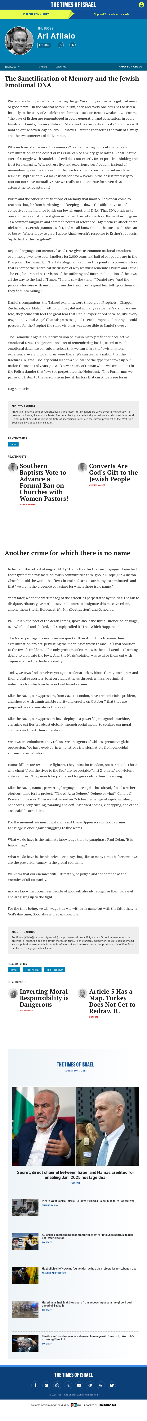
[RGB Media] (76, 1405)
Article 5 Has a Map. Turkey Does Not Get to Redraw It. (112, 1001)
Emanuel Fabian (50, 1205)
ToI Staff (75, 1183)
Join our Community (35, 14)
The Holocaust (55, 969)
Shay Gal (93, 1017)
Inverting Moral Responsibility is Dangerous (44, 997)
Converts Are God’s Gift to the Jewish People (113, 472)
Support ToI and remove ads (111, 14)
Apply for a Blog (130, 66)
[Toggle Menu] (5, 5)
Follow (44, 45)
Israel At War (32, 969)
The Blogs (45, 28)
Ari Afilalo (56, 35)
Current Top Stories (76, 1070)
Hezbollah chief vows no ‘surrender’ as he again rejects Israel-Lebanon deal (89, 1268)
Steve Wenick (26, 1011)
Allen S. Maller (28, 505)
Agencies (46, 1273)
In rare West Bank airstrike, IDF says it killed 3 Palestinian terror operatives (88, 1200)
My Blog (43, 66)
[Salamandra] (108, 1405)
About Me (61, 66)
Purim (13, 444)
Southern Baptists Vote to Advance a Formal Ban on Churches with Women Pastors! (44, 482)
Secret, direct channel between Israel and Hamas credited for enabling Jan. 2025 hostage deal (75, 1175)
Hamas (14, 969)
